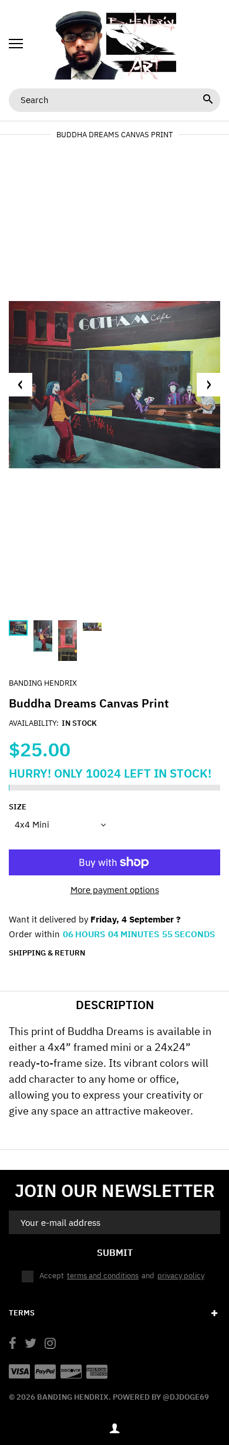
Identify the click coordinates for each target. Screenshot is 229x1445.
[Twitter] (30, 1344)
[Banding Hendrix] (114, 44)
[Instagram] (50, 1344)
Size (17, 807)
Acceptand (121, 1276)
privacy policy (180, 1276)
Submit (115, 1252)
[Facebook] (12, 1344)
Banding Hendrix (43, 683)
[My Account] (114, 1428)
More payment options (114, 889)
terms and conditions (103, 1276)
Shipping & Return (47, 953)
